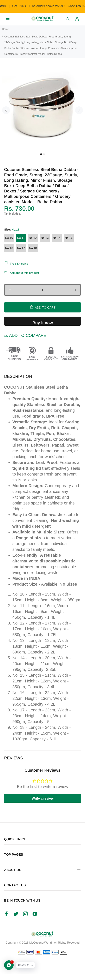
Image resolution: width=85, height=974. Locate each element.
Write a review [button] (42, 798)
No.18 (33, 248)
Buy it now (42, 323)
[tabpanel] (42, 107)
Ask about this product (24, 272)
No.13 (45, 237)
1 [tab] (41, 154)
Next (79, 110)
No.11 (21, 237)
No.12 (33, 237)
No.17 (21, 248)
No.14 (57, 237)
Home (5, 29)
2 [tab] (44, 154)
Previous (6, 110)
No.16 (9, 248)
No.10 (9, 237)
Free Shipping (19, 263)
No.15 (69, 237)
